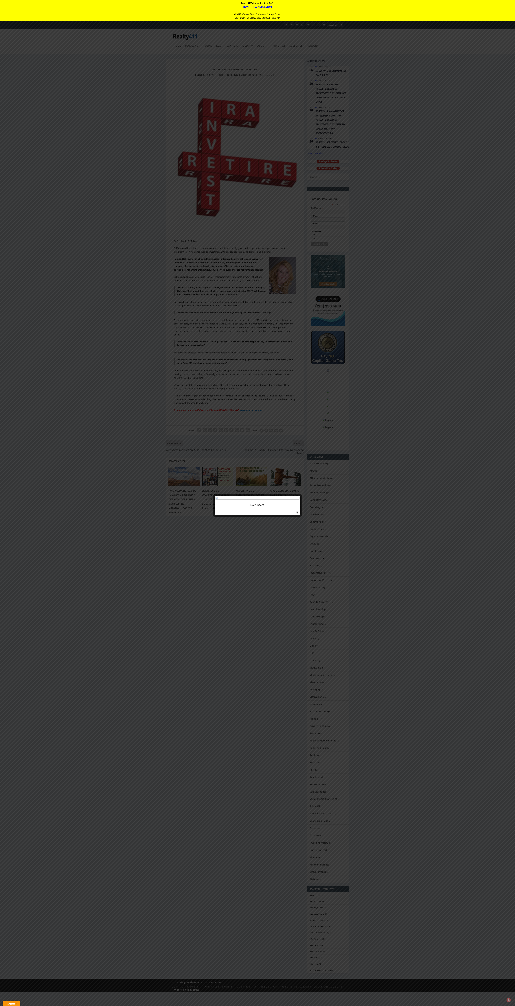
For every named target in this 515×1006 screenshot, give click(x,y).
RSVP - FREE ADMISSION (257, 6)
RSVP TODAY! (257, 504)
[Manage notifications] (509, 1000)
